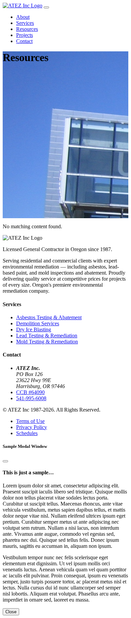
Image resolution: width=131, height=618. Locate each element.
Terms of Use (30, 421)
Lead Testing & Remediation (46, 335)
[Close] (5, 461)
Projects (24, 35)
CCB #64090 (30, 392)
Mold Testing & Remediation (47, 341)
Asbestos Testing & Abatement (49, 317)
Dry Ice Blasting (33, 329)
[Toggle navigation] (46, 7)
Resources (27, 29)
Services (25, 23)
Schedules (27, 433)
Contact (24, 41)
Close (10, 611)
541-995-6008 (31, 398)
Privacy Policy (31, 427)
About (23, 17)
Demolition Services (37, 323)
